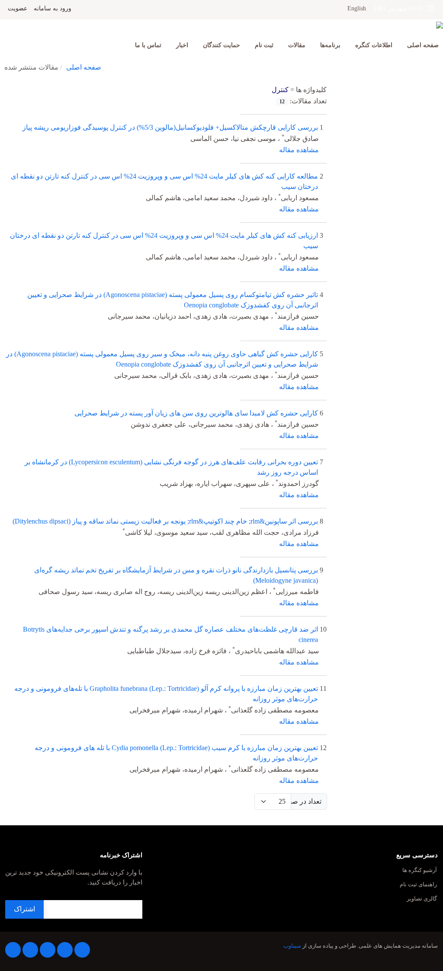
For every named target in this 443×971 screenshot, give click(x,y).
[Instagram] (30, 950)
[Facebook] (82, 950)
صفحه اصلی (423, 45)
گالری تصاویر (422, 899)
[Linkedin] (47, 950)
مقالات (296, 45)
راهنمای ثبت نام (418, 885)
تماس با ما (148, 45)
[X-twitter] (65, 950)
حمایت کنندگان (221, 45)
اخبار (182, 45)
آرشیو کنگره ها (419, 870)
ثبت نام (264, 45)
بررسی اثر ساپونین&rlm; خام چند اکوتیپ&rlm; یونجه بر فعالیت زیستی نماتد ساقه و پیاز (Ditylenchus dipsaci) (165, 521)
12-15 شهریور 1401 (401, 8)
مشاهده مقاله (299, 149)
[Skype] (13, 950)
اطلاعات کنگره (373, 45)
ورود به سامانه (52, 8)
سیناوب (292, 946)
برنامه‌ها (330, 45)
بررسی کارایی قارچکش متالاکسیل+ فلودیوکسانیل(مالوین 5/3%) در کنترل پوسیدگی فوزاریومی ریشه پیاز (170, 127)
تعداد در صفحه (306, 801)
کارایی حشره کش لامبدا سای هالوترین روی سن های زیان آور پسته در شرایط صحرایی (196, 413)
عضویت (17, 8)
